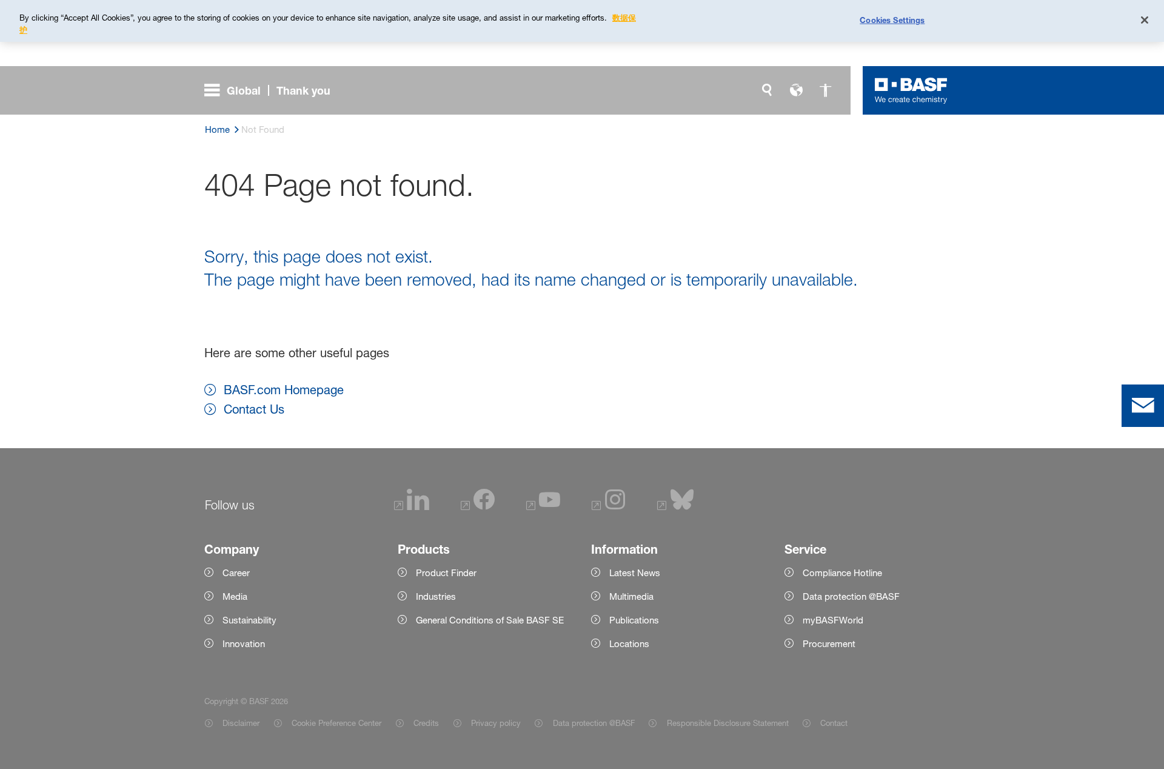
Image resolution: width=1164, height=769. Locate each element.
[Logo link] (911, 90)
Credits (426, 723)
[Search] (767, 90)
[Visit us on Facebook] (477, 506)
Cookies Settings (892, 19)
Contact (834, 723)
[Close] (1144, 20)
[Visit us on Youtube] (543, 506)
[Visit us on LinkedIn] (411, 506)
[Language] (796, 90)
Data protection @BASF (593, 723)
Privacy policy (496, 723)
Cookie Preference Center (336, 723)
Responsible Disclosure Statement (727, 723)
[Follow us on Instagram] (608, 506)
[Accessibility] (825, 90)
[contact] (1143, 405)
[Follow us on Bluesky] (676, 506)
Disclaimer (240, 723)
